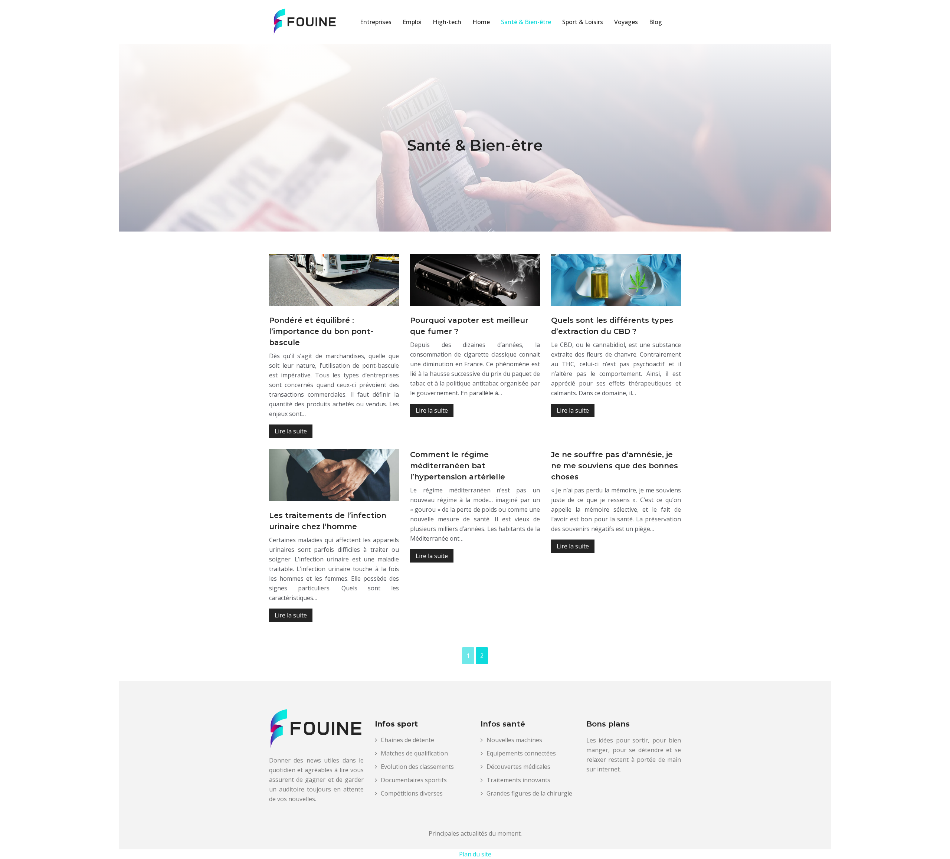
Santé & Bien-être (526, 22)
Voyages (626, 22)
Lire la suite (291, 431)
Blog (655, 22)
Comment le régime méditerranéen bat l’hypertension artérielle (457, 465)
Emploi (412, 22)
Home (481, 22)
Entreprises (376, 22)
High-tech (447, 22)
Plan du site (475, 854)
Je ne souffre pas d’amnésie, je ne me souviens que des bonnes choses (614, 465)
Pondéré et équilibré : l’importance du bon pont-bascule (321, 331)
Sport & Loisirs (582, 22)
